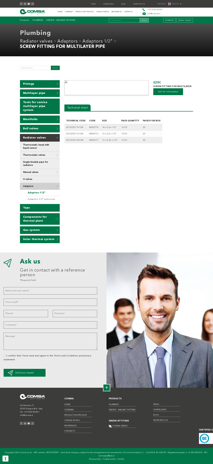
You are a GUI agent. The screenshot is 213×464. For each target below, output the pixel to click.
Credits (120, 459)
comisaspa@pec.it (106, 456)
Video (93, 4)
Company (69, 11)
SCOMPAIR (169, 20)
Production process (84, 11)
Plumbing (38, 20)
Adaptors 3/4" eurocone (41, 199)
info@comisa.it (26, 415)
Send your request (24, 373)
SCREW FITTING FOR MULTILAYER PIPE (62, 47)
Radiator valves (36, 41)
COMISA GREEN (119, 426)
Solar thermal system (38, 239)
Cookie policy (109, 459)
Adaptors (67, 41)
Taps (26, 207)
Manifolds (30, 119)
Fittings (28, 84)
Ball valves (31, 128)
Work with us (139, 4)
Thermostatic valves (34, 155)
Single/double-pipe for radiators (35, 163)
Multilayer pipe (34, 93)
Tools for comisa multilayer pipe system (35, 106)
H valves (27, 179)
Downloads (108, 4)
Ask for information (168, 92)
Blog (123, 4)
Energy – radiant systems (60, 20)
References (116, 11)
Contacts (128, 11)
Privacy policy (95, 459)
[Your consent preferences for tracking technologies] (5, 459)
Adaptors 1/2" (97, 41)
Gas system (31, 230)
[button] (57, 84)
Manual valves (31, 172)
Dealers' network (184, 20)
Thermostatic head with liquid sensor (36, 146)
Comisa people (102, 11)
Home (60, 11)
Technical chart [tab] (77, 107)
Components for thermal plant (35, 219)
